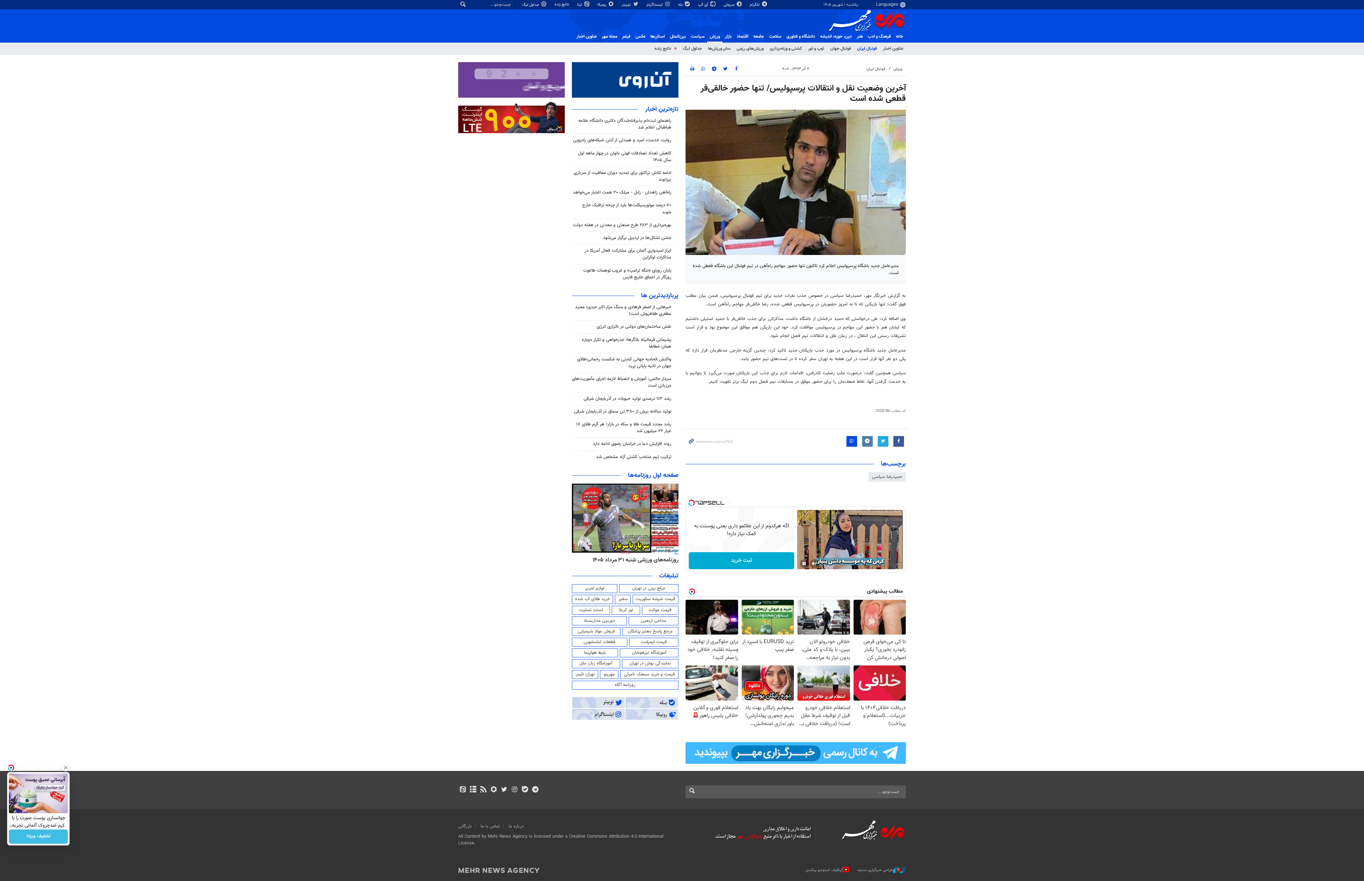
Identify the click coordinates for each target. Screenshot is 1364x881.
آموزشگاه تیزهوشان (649, 652)
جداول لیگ (531, 5)
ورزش (715, 36)
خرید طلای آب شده (592, 599)
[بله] (524, 790)
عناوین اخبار (893, 48)
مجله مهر (609, 36)
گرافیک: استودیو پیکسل (824, 870)
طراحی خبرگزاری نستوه (875, 870)
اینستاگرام (655, 5)
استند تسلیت (591, 610)
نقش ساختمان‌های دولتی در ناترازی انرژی (634, 326)
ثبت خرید (741, 560)
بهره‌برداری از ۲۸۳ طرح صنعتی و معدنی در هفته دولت (622, 225)
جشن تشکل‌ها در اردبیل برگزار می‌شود (637, 237)
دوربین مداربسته (599, 620)
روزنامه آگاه (625, 685)
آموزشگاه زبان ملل (595, 663)
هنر (860, 36)
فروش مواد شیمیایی (596, 631)
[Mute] (814, 563)
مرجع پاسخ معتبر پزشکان (650, 631)
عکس (640, 36)
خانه (899, 36)
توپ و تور (816, 48)
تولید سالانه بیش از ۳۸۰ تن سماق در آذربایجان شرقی (622, 411)
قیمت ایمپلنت (654, 642)
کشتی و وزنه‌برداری (786, 48)
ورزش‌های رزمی (750, 48)
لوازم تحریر (594, 588)
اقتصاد (742, 36)
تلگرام (755, 5)
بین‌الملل (678, 36)
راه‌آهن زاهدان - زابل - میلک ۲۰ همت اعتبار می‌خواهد (622, 192)
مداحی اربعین (653, 620)
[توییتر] (504, 790)
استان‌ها (657, 36)
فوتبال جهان (840, 48)
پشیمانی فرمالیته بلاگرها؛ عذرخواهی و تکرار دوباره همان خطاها (626, 343)
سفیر (623, 599)
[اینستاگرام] (514, 790)
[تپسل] (691, 502)
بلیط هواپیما (595, 652)
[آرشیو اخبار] (473, 790)
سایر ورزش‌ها (719, 48)
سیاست (698, 36)
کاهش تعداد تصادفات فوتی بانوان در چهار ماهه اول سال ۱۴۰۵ (624, 157)
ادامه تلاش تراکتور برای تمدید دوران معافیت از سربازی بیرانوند (622, 176)
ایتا (580, 5)
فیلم (626, 36)
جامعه (758, 36)
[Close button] (65, 767)
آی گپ (703, 5)
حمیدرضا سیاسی (887, 476)
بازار (728, 36)
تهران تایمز (585, 674)
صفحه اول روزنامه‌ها (653, 475)
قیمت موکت (660, 610)
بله (681, 5)
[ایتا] (462, 790)
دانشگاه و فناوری (800, 36)
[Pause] (804, 563)
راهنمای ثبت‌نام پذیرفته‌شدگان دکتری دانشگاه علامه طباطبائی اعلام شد (624, 124)
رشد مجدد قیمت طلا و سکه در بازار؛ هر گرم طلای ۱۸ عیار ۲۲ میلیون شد (623, 428)
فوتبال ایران (867, 48)
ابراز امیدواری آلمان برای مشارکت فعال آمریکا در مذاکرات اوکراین (628, 254)
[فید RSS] (483, 790)
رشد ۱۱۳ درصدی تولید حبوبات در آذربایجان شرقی (627, 398)
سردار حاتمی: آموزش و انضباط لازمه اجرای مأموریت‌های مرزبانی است (621, 382)
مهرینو (609, 674)
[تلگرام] (535, 790)
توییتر (627, 5)
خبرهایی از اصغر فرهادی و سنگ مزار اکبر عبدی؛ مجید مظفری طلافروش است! (623, 310)
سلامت (775, 36)
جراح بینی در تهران (648, 588)
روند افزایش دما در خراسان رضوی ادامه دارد (632, 443)
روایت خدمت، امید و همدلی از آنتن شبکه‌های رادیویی (622, 140)
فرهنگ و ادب (879, 36)
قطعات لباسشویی (599, 642)
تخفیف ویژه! (38, 837)
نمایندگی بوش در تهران (650, 663)
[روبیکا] (493, 790)
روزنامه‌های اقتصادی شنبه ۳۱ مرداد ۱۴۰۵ (633, 560)
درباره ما (516, 826)
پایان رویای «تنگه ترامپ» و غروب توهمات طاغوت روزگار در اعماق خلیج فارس (627, 274)
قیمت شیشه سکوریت (655, 599)
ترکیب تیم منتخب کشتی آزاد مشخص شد (633, 457)
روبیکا (602, 5)
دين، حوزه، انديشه (836, 36)
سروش (730, 5)
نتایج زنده (562, 4)
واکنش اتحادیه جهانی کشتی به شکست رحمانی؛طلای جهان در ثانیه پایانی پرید (624, 363)
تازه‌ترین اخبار (661, 109)
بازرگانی (465, 826)
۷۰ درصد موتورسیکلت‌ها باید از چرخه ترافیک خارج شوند (626, 209)
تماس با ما (490, 826)
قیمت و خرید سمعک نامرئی (649, 674)
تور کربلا (626, 610)
